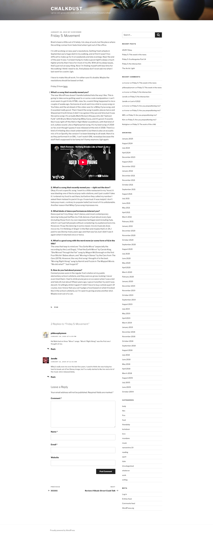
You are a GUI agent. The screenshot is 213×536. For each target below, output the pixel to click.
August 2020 (127, 249)
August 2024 (127, 143)
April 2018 (126, 369)
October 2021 (127, 185)
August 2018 (127, 350)
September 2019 (129, 300)
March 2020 (127, 272)
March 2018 (127, 373)
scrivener (76, 32)
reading (125, 452)
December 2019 (128, 286)
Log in (124, 494)
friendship (126, 424)
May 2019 (126, 313)
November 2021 (128, 180)
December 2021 (128, 176)
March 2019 (127, 323)
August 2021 (127, 194)
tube (124, 461)
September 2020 (129, 244)
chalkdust (67, 8)
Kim (123, 120)
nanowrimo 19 (127, 447)
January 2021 (127, 226)
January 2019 (127, 327)
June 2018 (126, 359)
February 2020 (128, 277)
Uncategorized (128, 466)
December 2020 (128, 231)
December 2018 (128, 332)
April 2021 (126, 212)
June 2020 (126, 258)
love (123, 434)
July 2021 (126, 198)
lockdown (126, 429)
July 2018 (126, 355)
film (123, 411)
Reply (53, 349)
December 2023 (128, 157)
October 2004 (128, 392)
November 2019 (128, 290)
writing (124, 480)
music (124, 443)
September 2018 (129, 346)
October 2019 (127, 295)
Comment (56, 398)
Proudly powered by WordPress (62, 530)
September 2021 (128, 189)
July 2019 (126, 309)
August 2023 (127, 162)
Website (55, 457)
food (124, 420)
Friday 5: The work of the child (144, 124)
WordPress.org (128, 508)
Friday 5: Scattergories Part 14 (134, 59)
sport (124, 457)
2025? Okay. (127, 50)
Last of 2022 (135, 101)
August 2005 (127, 378)
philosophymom (58, 333)
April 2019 (126, 318)
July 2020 (126, 254)
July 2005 (126, 382)
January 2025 (127, 139)
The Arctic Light (128, 68)
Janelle (54, 358)
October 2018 (127, 341)
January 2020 (127, 281)
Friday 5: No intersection (131, 64)
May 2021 (126, 208)
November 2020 (128, 235)
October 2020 (127, 240)
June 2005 (126, 387)
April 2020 (126, 267)
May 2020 (126, 263)
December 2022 (128, 166)
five (56, 307)
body (124, 406)
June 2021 (126, 203)
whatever (126, 470)
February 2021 (127, 221)
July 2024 (126, 148)
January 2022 (127, 171)
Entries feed (127, 499)
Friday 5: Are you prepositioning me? (146, 106)
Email (54, 444)
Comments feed (128, 503)
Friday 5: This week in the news (134, 55)
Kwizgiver (126, 124)
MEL (124, 115)
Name (54, 432)
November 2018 (128, 336)
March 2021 (127, 217)
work (124, 475)
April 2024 (126, 153)
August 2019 (127, 304)
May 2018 (126, 364)
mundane (126, 438)
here (65, 86)
